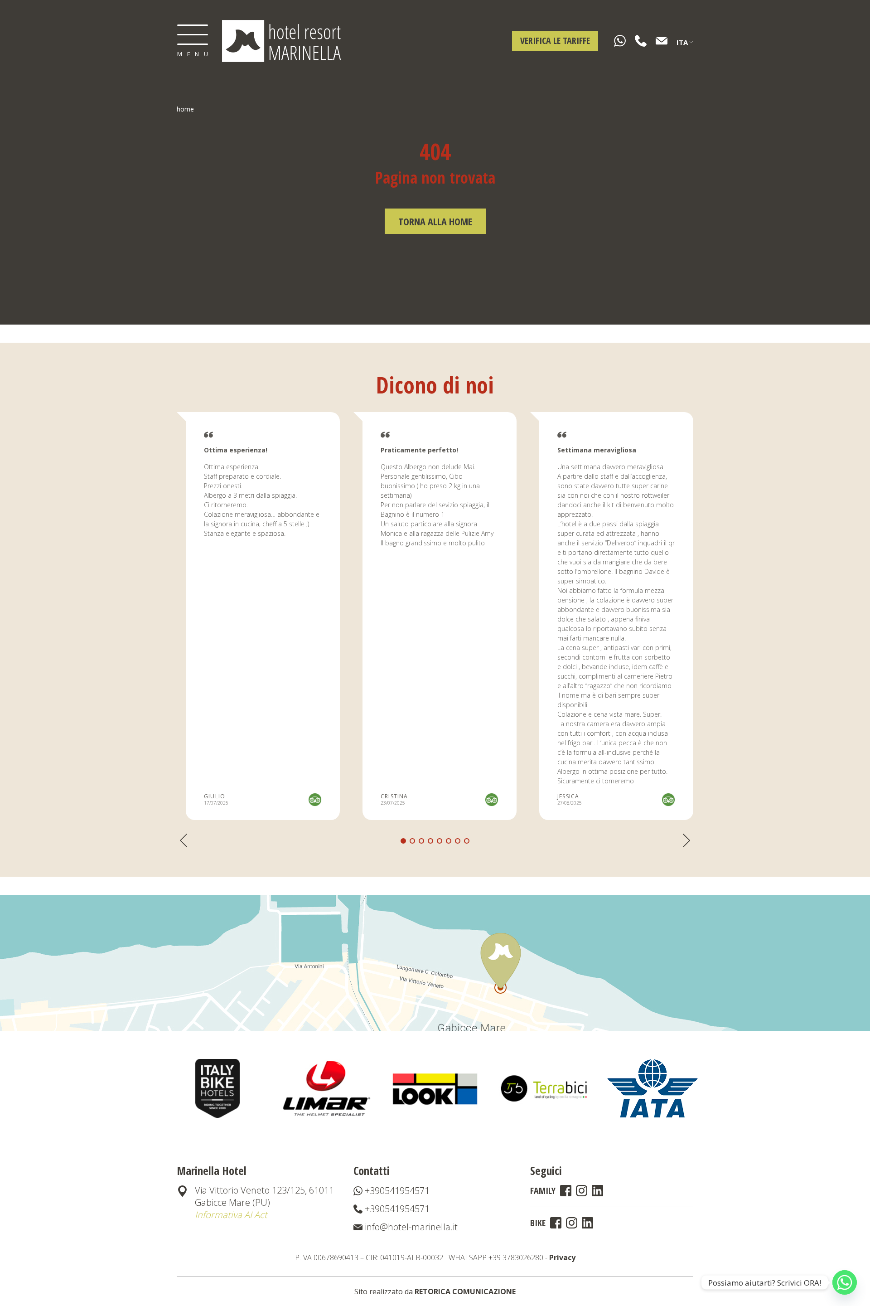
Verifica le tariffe (555, 40)
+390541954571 (397, 1191)
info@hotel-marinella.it (411, 1227)
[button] (412, 841)
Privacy (562, 1257)
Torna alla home (435, 221)
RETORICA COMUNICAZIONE (465, 1291)
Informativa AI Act (231, 1215)
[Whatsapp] (844, 1282)
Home (185, 109)
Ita (682, 42)
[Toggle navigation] (192, 41)
